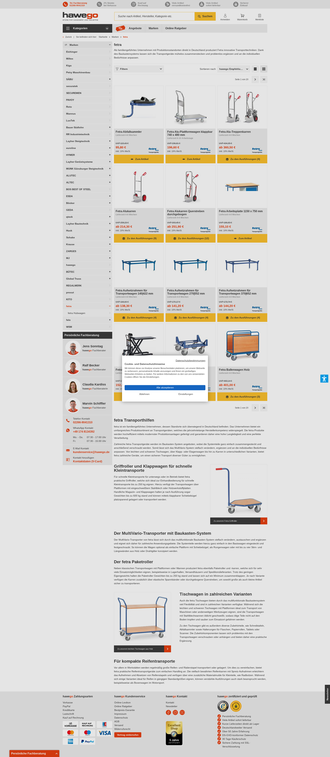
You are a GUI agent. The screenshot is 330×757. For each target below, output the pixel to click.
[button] (324, 379)
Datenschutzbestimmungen (190, 360)
